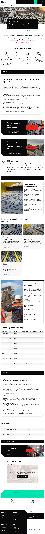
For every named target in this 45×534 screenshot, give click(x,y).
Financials (4, 528)
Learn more (4, 512)
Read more (30, 450)
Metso (2, 5)
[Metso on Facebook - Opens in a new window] (31, 529)
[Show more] (43, 4)
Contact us (15, 512)
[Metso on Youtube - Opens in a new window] (39, 529)
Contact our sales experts (22, 42)
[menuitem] (35, 2)
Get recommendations (32, 127)
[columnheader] (15, 427)
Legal (33, 516)
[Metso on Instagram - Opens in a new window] (36, 529)
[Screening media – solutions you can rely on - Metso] (6, 2)
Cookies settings (22, 476)
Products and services (7, 5)
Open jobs (4, 515)
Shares (3, 530)
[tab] (11, 501)
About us (4, 513)
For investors (4, 524)
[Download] (38, 429)
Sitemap (30, 516)
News (3, 517)
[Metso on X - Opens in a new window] (34, 529)
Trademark (30, 517)
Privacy (36, 516)
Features (10, 27)
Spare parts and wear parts (10, 5)
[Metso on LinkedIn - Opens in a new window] (29, 529)
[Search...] (39, 2)
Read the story (31, 147)
